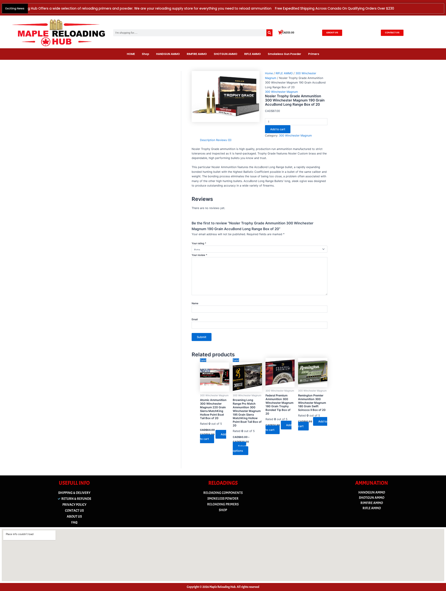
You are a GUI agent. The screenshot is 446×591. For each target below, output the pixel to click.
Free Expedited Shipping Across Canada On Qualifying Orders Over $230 (334, 8)
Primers (313, 54)
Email (195, 319)
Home (269, 73)
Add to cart (277, 129)
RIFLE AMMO (252, 54)
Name (195, 303)
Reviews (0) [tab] (224, 140)
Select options (239, 448)
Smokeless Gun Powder (284, 54)
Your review (199, 254)
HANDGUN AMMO (168, 54)
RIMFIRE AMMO (197, 54)
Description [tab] (207, 140)
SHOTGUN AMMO (225, 54)
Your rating (199, 243)
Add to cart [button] (213, 437)
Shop (145, 54)
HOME (131, 54)
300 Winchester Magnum (281, 91)
